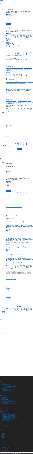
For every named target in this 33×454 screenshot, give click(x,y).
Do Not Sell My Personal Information (7, 451)
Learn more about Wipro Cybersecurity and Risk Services (14, 49)
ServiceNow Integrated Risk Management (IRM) (8, 415)
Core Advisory (8, 42)
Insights (3, 112)
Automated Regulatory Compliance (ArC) (12, 81)
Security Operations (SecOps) (28, 82)
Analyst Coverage (8, 139)
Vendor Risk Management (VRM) (19, 82)
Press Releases (8, 137)
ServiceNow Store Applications (10, 103)
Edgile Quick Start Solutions (21, 83)
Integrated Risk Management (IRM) (23, 81)
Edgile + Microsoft (4, 397)
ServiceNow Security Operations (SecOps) (8, 418)
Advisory (3, 162)
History (7, 40)
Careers (11, 35)
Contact (14, 35)
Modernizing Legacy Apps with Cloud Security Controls (22, 90)
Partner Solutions (4, 56)
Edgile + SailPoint (4, 406)
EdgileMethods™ (4, 145)
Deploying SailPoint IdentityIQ (10, 74)
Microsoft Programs (4, 402)
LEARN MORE (9, 14)
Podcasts (7, 127)
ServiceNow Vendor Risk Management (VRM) (8, 417)
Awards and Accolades (9, 138)
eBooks (7, 129)
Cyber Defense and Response (10, 48)
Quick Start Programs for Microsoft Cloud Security (9, 403)
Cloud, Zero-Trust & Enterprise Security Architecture (13, 45)
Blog (7, 126)
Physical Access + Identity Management (24, 75)
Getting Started (4, 311)
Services (3, 41)
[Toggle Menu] (0, 3)
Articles (7, 289)
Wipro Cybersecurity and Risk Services (7, 390)
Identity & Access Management (10, 46)
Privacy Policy (17, 453)
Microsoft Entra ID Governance (13, 68)
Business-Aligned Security (10, 119)
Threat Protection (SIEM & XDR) (22, 68)
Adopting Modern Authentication (10, 120)
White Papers (8, 128)
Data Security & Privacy (9, 47)
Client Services (8, 38)
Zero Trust (7, 68)
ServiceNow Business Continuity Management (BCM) (9, 416)
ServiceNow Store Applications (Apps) (11, 83)
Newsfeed (7, 35)
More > (26, 63)
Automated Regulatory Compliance (11, 121)
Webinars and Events (9, 125)
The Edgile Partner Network (10, 111)
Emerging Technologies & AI (10, 43)
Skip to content (2, 0)
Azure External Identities (9, 89)
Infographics (8, 130)
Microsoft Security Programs (19, 69)
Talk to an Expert (4, 312)
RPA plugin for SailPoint (28, 74)
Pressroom (8, 298)
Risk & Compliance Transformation (11, 44)
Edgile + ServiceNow (4, 413)
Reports (7, 290)
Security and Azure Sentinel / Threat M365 (19, 89)
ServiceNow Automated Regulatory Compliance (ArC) (9, 414)
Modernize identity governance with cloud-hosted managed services (16, 76)
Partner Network (4, 393)
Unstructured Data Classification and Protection (8, 401)
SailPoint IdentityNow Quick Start (19, 74)
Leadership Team (8, 39)
